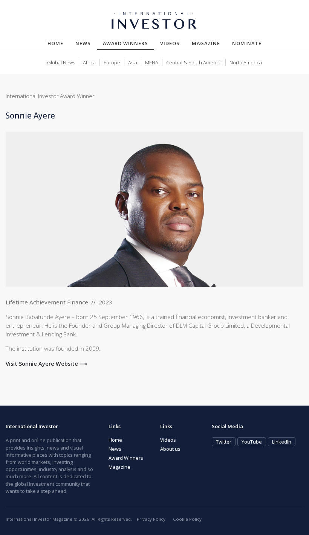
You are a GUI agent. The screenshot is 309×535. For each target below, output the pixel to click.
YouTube (252, 441)
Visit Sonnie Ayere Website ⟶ (46, 363)
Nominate (247, 43)
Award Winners (128, 43)
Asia (132, 62)
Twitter (223, 441)
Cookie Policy (187, 519)
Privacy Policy (151, 519)
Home (55, 43)
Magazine (206, 43)
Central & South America (194, 62)
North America (245, 62)
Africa (89, 62)
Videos (170, 43)
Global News (61, 62)
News (83, 43)
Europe (112, 62)
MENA (151, 62)
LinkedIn (281, 441)
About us (170, 448)
